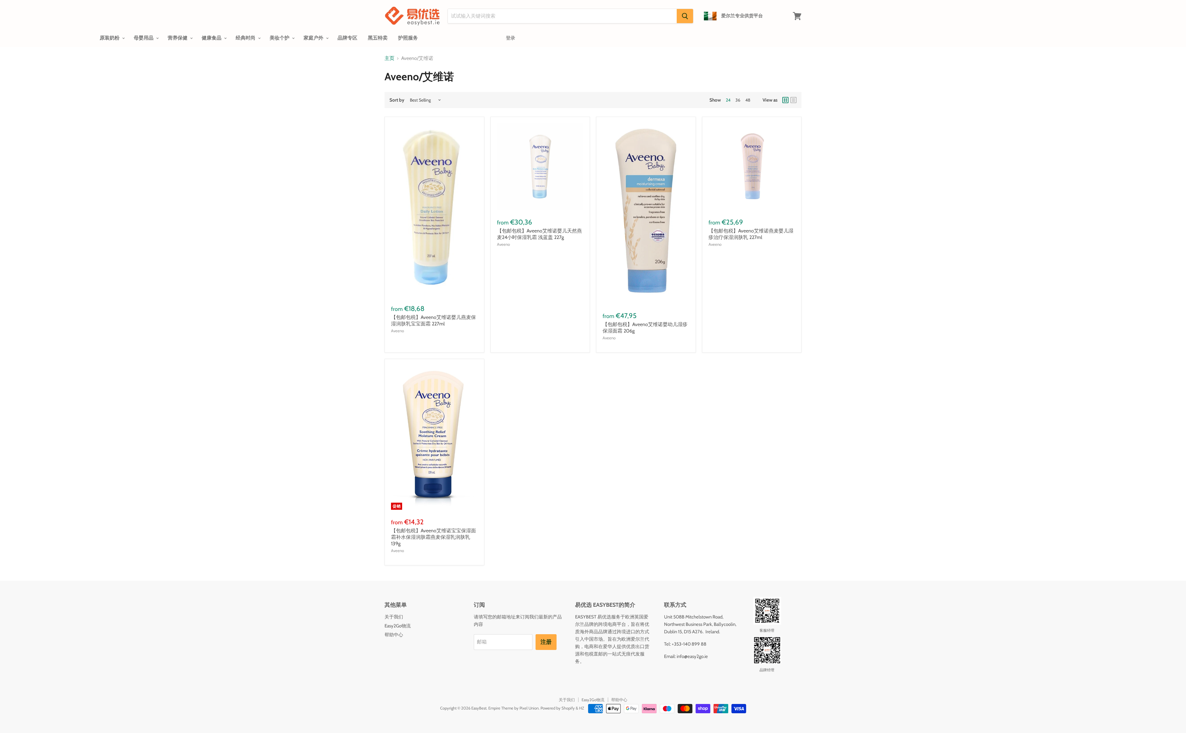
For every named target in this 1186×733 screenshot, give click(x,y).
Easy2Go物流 (398, 626)
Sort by (396, 100)
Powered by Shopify (557, 708)
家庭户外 (314, 38)
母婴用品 (144, 38)
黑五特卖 (378, 38)
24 (728, 100)
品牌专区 (347, 38)
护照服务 (408, 38)
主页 (389, 58)
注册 (546, 642)
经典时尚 (246, 38)
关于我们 (394, 617)
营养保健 (178, 38)
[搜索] (685, 16)
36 (737, 100)
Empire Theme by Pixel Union (513, 708)
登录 (510, 38)
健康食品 (212, 38)
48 (747, 100)
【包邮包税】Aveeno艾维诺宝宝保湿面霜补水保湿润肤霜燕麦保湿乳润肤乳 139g (433, 537)
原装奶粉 (110, 38)
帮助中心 (394, 635)
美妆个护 (280, 38)
